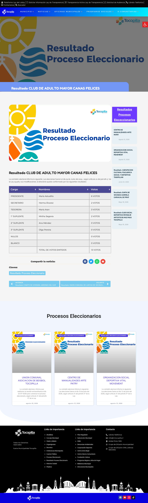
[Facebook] (120, 497)
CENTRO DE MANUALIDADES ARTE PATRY (122, 132)
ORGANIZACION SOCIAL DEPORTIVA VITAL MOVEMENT (123, 152)
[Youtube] (125, 497)
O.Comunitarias (127, 12)
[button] (85, 261)
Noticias (43, 12)
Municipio (26, 12)
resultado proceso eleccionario (27, 273)
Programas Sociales (99, 12)
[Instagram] (129, 497)
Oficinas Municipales (67, 12)
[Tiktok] (133, 497)
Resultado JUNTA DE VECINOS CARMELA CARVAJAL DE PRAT (122, 194)
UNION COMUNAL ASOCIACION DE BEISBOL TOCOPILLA (32, 380)
